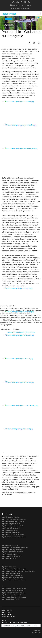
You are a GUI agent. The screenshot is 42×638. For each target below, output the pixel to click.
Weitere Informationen (15, 332)
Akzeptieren (5, 329)
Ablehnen (16, 329)
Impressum (30, 332)
